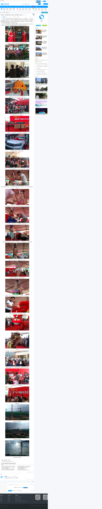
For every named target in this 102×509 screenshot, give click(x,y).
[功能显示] (47, 1)
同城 (36, 6)
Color (10, 484)
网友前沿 (4, 12)
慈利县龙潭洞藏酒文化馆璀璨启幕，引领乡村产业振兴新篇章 (24, 466)
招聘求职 (36, 8)
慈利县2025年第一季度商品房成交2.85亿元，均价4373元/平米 (8, 467)
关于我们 (1, 495)
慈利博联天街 (4, 461)
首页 (1, 6)
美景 (19, 6)
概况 (7, 6)
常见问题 (1, 499)
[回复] (26, 15)
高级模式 (32, 484)
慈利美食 (14, 8)
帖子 (9, 12)
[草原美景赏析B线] (41, 107)
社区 (33, 6)
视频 (10, 6)
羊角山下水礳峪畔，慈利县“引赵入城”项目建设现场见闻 (44, 31)
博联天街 (7, 461)
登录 (44, 1)
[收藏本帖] (26, 17)
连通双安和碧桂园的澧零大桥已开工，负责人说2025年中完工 (44, 48)
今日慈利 (20, 8)
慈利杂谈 (23, 8)
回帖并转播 (14, 490)
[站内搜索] (39, 4)
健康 (30, 6)
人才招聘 (1, 498)
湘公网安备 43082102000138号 (38, 505)
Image (12, 484)
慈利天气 (46, 8)
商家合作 (9, 498)
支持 (29, 479)
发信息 (45, 25)
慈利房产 (10, 461)
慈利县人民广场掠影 (39, 61)
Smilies (17, 484)
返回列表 (33, 481)
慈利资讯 (4, 8)
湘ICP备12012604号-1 (45, 505)
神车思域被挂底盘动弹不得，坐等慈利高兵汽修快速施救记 (44, 42)
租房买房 (39, 8)
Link (13, 484)
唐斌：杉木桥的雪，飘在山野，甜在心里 (42, 63)
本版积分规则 (31, 490)
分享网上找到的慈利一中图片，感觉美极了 (42, 66)
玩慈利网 (0, 12)
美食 (16, 6)
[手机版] (37, 497)
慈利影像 (7, 12)
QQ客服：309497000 (18, 499)
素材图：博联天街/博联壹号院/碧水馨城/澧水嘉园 (23, 467)
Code (16, 484)
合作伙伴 (9, 495)
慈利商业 (12, 461)
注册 (41, 1)
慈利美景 (10, 8)
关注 (38, 25)
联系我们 (16, 495)
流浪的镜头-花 (38, 68)
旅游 (24, 6)
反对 (31, 479)
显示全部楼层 (15, 476)
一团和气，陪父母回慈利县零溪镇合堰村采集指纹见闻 (44, 36)
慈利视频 (30, 8)
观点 (13, 6)
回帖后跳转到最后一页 (19, 490)
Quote (14, 484)
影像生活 (26, 8)
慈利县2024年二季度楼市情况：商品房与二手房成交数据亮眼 (8, 466)
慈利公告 (42, 8)
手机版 (32, 505)
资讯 (4, 6)
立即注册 (22, 487)
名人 (21, 6)
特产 (27, 6)
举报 (32, 479)
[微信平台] (45, 497)
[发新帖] (44, 12)
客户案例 (9, 499)
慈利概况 (7, 8)
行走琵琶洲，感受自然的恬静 (40, 71)
